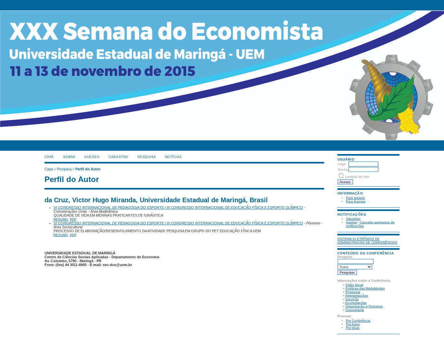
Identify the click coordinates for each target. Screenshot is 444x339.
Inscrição (352, 299)
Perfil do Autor (87, 169)
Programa (353, 292)
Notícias (173, 157)
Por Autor (353, 324)
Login (342, 164)
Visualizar (353, 218)
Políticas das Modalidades (365, 288)
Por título (352, 328)
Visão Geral (354, 285)
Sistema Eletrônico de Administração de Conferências (367, 240)
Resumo (61, 219)
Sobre (69, 157)
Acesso (92, 157)
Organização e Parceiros (364, 306)
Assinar (351, 222)
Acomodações (356, 302)
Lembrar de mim (357, 176)
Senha (343, 169)
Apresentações (356, 295)
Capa (49, 157)
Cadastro (118, 157)
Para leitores (355, 198)
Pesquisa (146, 157)
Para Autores (355, 201)
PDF (73, 219)
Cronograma (355, 310)
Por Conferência (358, 320)
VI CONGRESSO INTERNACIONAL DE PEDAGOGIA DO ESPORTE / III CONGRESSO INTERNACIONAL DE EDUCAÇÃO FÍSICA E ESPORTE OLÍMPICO (178, 207)
